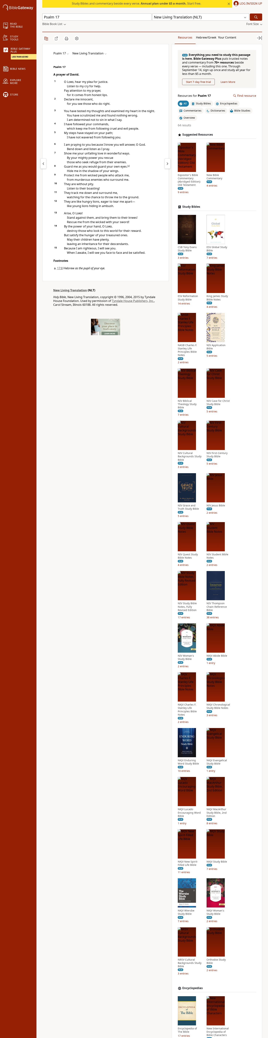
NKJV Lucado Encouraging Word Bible (189, 812)
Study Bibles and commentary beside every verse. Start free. (136, 3)
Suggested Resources (197, 135)
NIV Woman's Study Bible (186, 657)
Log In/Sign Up (251, 3)
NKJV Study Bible (217, 861)
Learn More (228, 82)
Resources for (194, 96)
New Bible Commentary (214, 176)
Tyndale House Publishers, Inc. (133, 301)
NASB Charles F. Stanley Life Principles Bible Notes (187, 350)
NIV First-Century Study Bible (217, 454)
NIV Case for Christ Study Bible (218, 402)
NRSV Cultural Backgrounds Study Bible (189, 963)
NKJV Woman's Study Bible (215, 912)
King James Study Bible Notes (217, 298)
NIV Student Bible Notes (217, 556)
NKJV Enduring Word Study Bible (188, 762)
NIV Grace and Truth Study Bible (188, 507)
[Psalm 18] (167, 163)
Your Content (227, 37)
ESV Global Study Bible (217, 249)
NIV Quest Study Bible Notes (188, 556)
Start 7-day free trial (198, 82)
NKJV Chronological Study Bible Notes (218, 706)
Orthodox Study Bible (216, 961)
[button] (247, 4)
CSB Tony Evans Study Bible (187, 249)
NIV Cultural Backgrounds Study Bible (189, 456)
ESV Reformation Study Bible (188, 298)
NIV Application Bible (216, 347)
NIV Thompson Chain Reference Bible (217, 607)
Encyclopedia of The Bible (187, 1030)
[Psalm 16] (43, 163)
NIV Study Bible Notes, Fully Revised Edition (187, 607)
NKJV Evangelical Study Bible (217, 762)
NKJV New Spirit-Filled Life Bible (188, 863)
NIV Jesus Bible (216, 505)
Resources (185, 37)
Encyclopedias (192, 988)
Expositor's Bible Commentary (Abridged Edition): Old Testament (189, 180)
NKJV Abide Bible (217, 655)
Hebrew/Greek (206, 37)
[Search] (256, 17)
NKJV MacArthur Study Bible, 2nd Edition (217, 812)
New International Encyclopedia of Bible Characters (218, 1032)
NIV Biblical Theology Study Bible (187, 404)
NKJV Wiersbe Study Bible (186, 912)
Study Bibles (191, 207)
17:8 (60, 268)
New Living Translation (70, 290)
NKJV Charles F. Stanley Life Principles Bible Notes (187, 709)
